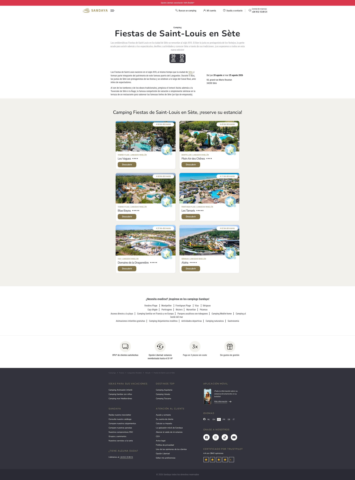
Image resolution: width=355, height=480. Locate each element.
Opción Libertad (163, 453)
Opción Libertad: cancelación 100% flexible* (177, 3)
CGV (158, 436)
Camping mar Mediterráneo (120, 398)
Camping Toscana (163, 398)
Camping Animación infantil (120, 390)
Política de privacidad (165, 445)
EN (214, 419)
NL (208, 419)
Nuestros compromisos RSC (121, 432)
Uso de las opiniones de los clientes (171, 449)
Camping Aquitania (164, 390)
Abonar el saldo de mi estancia (169, 432)
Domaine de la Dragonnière (133, 262)
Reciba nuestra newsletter (120, 415)
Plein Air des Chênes (193, 158)
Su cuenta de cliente (164, 419)
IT (233, 419)
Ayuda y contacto (163, 415)
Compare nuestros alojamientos (122, 423)
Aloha (185, 262)
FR (224, 419)
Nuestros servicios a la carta (121, 440)
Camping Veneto (163, 394)
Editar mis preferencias (165, 458)
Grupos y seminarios (117, 436)
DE (229, 419)
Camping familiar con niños (120, 394)
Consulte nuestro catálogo (120, 419)
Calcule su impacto (164, 423)
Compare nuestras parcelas (120, 427)
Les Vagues (124, 158)
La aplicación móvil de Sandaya (169, 427)
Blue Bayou (124, 210)
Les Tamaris (188, 210)
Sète (190, 72)
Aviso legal (160, 440)
